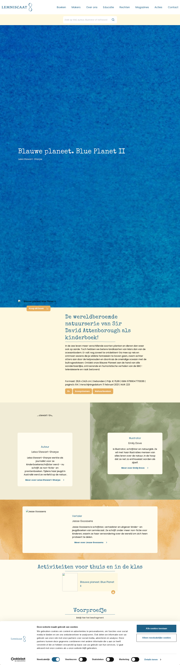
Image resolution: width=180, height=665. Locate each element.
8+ (68, 391)
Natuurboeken (103, 391)
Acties (158, 7)
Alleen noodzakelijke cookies (156, 638)
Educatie (108, 7)
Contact (173, 7)
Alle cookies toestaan (156, 628)
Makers (76, 7)
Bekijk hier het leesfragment (90, 617)
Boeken (61, 7)
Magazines (142, 7)
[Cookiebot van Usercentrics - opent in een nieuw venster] (18, 659)
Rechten (125, 7)
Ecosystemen (82, 391)
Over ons (91, 7)
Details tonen (151, 659)
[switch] (83, 659)
